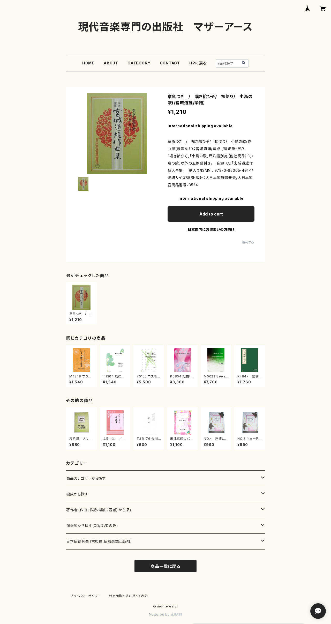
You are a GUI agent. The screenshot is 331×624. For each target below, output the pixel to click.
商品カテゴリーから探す (86, 478)
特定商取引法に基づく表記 (128, 596)
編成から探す (77, 494)
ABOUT (111, 63)
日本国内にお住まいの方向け (211, 229)
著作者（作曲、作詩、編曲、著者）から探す (99, 510)
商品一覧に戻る (165, 566)
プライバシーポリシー (85, 596)
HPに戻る (197, 63)
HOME (88, 63)
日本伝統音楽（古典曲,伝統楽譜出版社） (99, 541)
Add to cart (211, 214)
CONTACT (170, 63)
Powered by (160, 614)
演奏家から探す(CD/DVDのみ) (92, 525)
